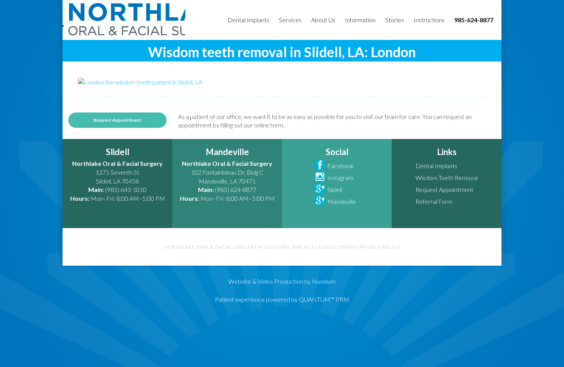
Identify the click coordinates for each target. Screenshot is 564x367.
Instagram (340, 177)
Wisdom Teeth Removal (447, 177)
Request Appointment (118, 119)
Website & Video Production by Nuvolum (282, 281)
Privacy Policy (380, 247)
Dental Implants (436, 165)
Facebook (340, 165)
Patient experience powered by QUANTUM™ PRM (282, 299)
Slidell (334, 189)
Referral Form (434, 201)
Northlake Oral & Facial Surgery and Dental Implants (124, 19)
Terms (347, 247)
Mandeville (341, 201)
